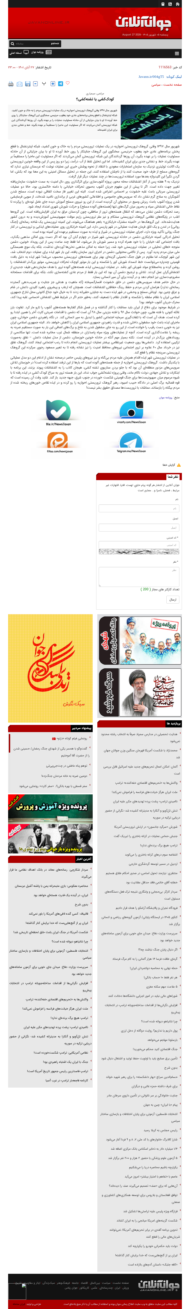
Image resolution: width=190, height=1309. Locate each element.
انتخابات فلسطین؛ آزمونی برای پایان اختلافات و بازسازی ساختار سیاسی (140, 1117)
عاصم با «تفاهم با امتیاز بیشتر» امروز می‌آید (150, 1176)
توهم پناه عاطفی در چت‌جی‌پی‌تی (66, 765)
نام (177, 499)
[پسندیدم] (68, 83)
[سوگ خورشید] (139, 692)
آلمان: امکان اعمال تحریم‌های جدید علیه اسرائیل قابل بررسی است (141, 770)
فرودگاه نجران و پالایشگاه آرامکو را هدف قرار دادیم (146, 908)
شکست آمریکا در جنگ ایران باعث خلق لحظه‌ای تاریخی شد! (50, 932)
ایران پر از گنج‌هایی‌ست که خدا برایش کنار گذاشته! (146, 1255)
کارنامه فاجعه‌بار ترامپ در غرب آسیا (67, 1080)
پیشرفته (19, 43)
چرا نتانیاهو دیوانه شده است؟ (159, 1021)
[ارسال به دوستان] (19, 84)
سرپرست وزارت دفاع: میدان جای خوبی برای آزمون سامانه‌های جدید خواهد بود (140, 937)
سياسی (156, 84)
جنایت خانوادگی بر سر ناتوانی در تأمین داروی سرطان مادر (141, 1095)
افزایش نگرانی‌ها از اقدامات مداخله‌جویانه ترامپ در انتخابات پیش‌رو (142, 1009)
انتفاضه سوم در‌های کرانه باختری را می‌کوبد (151, 854)
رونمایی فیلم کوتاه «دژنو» (71, 738)
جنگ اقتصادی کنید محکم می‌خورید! (155, 1049)
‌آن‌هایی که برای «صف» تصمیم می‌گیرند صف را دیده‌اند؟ (142, 1185)
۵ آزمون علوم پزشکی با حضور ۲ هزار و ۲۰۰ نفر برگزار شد (142, 1158)
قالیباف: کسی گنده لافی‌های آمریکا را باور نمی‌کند (58, 913)
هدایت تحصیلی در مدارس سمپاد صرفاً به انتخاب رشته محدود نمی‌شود (140, 738)
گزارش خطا (169, 465)
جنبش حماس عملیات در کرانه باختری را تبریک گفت (145, 836)
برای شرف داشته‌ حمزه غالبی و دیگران (154, 1086)
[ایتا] (58, 445)
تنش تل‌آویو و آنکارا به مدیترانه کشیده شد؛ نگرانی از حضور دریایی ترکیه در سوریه (142, 814)
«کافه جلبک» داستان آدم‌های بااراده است (152, 1264)
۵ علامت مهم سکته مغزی (161, 986)
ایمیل (175, 519)
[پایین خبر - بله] (58, 416)
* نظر (175, 562)
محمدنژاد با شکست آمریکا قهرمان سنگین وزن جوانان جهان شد (142, 754)
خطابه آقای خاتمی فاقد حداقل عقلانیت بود (151, 882)
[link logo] (137, 20)
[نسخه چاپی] (11, 84)
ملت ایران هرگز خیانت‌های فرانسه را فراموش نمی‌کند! (144, 792)
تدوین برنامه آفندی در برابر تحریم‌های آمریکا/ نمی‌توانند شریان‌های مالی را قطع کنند (144, 1233)
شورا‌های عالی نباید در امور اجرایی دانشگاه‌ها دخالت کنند (142, 996)
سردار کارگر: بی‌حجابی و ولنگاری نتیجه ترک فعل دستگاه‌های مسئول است (142, 895)
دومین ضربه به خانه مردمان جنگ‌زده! (64, 776)
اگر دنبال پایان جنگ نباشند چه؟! (157, 949)
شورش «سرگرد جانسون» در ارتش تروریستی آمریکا (145, 826)
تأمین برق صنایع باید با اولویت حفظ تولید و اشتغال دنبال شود (139, 1058)
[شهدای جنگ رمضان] (139, 640)
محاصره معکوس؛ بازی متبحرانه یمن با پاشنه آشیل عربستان (51, 886)
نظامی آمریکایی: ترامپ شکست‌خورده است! (61, 1052)
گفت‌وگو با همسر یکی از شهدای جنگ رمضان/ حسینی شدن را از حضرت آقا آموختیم (51, 752)
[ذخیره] (27, 83)
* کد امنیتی (172, 538)
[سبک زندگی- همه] (50, 668)
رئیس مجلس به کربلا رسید (160, 1130)
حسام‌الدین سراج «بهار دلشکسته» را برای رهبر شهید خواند (141, 1077)
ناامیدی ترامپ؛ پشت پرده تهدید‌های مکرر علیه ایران (145, 801)
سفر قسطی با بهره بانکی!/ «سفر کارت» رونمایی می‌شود (52, 786)
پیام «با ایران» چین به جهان (159, 1104)
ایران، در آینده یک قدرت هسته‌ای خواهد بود (61, 895)
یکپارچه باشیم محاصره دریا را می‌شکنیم (153, 1167)
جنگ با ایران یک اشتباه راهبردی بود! (65, 1062)
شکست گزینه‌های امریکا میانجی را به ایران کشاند (147, 1220)
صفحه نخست (172, 84)
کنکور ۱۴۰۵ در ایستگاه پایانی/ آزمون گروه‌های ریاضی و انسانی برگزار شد (140, 921)
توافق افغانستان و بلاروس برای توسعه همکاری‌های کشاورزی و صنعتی (141, 1199)
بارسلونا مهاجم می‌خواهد (162, 1040)
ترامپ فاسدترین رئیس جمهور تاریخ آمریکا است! (57, 1071)
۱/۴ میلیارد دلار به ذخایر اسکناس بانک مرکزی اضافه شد (144, 1148)
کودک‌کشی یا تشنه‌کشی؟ (95, 99)
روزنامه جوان (165, 398)
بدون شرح (170, 1067)
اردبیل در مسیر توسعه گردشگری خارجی (152, 864)
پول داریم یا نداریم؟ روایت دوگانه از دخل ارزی (149, 1030)
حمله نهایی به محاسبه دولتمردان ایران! (153, 968)
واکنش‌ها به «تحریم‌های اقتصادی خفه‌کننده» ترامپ (146, 782)
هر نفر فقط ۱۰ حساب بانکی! (160, 977)
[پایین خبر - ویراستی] (131, 415)
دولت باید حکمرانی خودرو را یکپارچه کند (152, 1246)
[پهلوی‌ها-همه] (50, 838)
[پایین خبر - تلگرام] (131, 444)
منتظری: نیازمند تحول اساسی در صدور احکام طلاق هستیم (141, 873)
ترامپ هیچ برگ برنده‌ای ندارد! (158, 845)
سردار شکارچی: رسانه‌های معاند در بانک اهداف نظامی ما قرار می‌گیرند (50, 873)
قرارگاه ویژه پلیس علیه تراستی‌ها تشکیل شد (150, 1211)
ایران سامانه (19, 1304)
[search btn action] (12, 43)
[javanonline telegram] (60, 83)
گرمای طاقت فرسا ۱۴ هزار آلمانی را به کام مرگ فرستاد (144, 959)
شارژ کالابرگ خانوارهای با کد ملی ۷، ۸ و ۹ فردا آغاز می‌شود (141, 1139)
